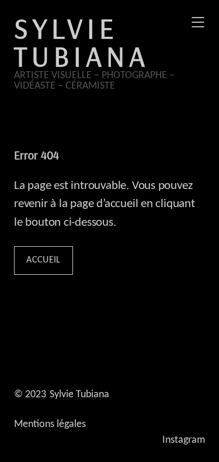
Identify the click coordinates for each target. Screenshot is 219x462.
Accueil (43, 260)
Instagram (183, 440)
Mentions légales (50, 424)
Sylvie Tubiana (82, 42)
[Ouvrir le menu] (198, 22)
